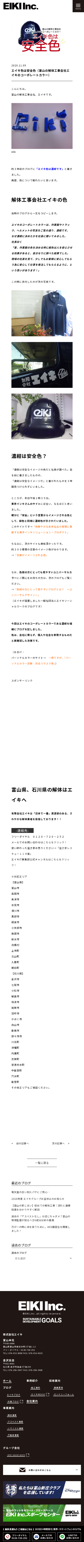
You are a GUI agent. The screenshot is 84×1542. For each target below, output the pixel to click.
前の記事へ (22, 1143)
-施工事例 (35, 1387)
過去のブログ (19, 1252)
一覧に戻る (42, 1163)
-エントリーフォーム (63, 1394)
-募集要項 (58, 1387)
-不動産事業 (13, 1435)
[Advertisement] (42, 725)
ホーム (7, 1381)
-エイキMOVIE (37, 1394)
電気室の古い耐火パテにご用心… (30, 1192)
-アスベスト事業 (15, 1421)
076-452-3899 (15, 1353)
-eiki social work (16, 1454)
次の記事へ (58, 1143)
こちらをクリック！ (55, 842)
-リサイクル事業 (15, 1428)
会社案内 (32, 1401)
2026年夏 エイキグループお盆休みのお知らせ (37, 1198)
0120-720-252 (28, 1349)
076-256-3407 (15, 1370)
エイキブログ (13, 1394)
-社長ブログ (13, 1401)
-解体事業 (12, 1415)
